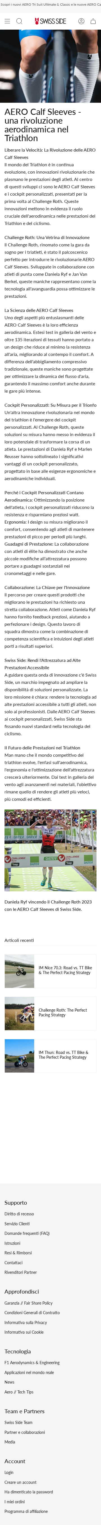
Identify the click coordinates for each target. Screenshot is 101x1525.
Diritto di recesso (19, 1213)
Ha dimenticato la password (28, 1491)
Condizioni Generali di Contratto (32, 1312)
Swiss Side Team (18, 1422)
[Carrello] (93, 21)
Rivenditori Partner (20, 1272)
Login (8, 1472)
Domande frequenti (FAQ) (27, 1233)
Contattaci (13, 1262)
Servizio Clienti (17, 1223)
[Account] (81, 21)
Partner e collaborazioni (24, 1432)
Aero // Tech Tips (18, 1392)
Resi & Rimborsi (18, 1252)
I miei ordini (14, 1501)
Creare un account (20, 1482)
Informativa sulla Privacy (25, 1322)
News (9, 1382)
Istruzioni (12, 1243)
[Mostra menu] (7, 21)
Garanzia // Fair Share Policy (28, 1303)
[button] (19, 21)
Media (9, 1441)
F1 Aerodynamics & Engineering (31, 1362)
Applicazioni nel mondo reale (29, 1372)
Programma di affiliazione (26, 1511)
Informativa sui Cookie (23, 1332)
